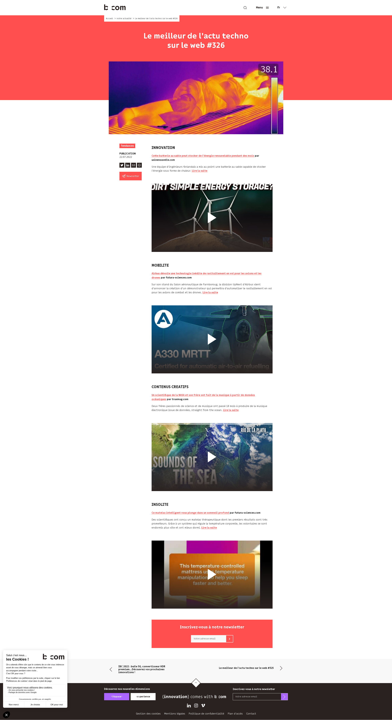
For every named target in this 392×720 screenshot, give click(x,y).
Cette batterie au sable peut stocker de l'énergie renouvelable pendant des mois (203, 156)
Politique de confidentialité (206, 713)
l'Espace (116, 696)
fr (278, 7)
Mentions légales (174, 713)
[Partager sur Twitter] (121, 165)
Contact (251, 713)
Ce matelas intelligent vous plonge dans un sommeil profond (190, 513)
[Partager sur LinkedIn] (127, 165)
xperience (143, 696)
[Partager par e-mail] (133, 165)
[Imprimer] (139, 165)
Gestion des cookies (148, 713)
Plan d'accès (235, 713)
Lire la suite (199, 171)
